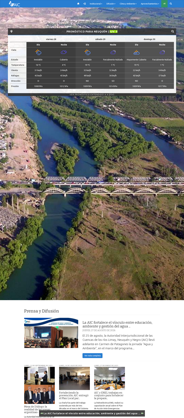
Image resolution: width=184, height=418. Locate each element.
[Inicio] (78, 3)
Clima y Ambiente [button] (127, 4)
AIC (18, 3)
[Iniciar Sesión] (84, 3)
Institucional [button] (95, 4)
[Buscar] (171, 3)
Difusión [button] (110, 4)
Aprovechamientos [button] (149, 4)
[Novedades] (164, 3)
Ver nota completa (92, 355)
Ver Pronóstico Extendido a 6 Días (92, 94)
